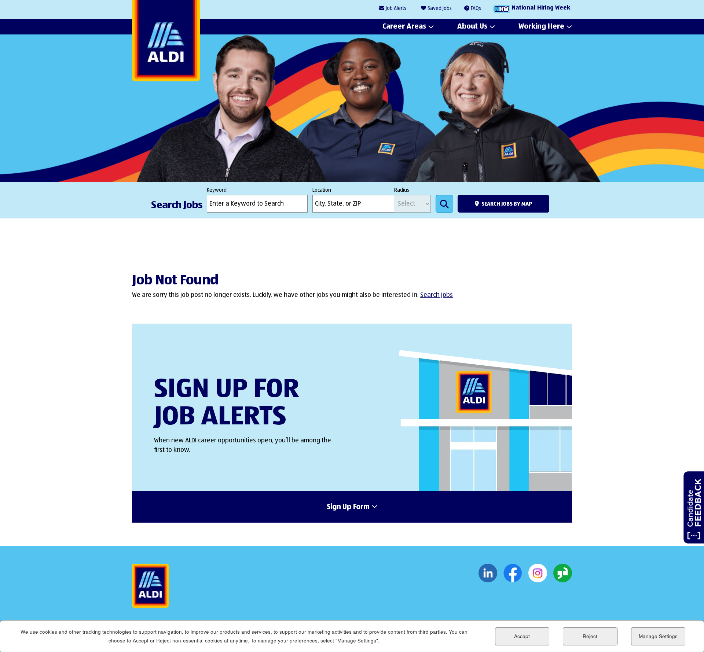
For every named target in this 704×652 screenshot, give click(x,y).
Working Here (541, 26)
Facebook (512, 573)
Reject (590, 636)
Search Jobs (444, 204)
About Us (472, 26)
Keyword (217, 190)
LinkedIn (487, 573)
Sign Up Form (348, 507)
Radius (401, 190)
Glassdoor (562, 573)
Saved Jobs (440, 8)
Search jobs (436, 295)
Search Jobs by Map (506, 204)
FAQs (476, 8)
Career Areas (404, 26)
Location (321, 190)
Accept (522, 636)
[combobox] (353, 204)
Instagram (537, 573)
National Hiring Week (541, 8)
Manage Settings (658, 636)
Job (396, 8)
